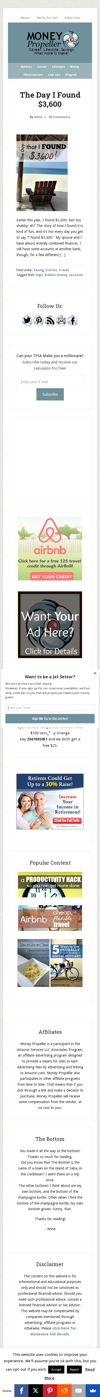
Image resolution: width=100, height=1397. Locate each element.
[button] (50, 677)
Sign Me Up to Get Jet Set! (50, 718)
